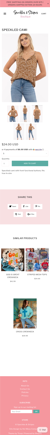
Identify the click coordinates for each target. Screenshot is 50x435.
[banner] (25, 14)
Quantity (5, 159)
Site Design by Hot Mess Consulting (25, 429)
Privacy (25, 396)
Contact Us (25, 389)
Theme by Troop (15, 433)
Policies (25, 392)
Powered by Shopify (33, 433)
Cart (43, 14)
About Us (25, 386)
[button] (25, 149)
